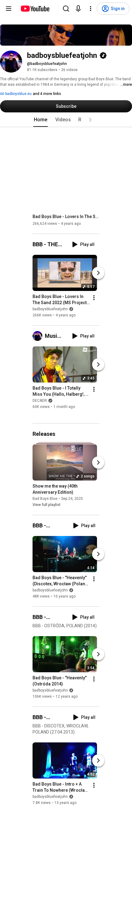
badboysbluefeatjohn (50, 309)
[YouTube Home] (35, 8)
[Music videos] (39, 336)
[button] (90, 119)
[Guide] (8, 8)
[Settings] (90, 8)
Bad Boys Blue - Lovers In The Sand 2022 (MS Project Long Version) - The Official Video (66, 216)
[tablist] (66, 119)
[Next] (98, 273)
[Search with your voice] (78, 8)
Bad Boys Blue (45, 498)
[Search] (66, 8)
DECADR (40, 401)
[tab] (40, 119)
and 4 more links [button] (47, 94)
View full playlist (46, 505)
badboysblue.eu (18, 94)
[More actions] (94, 298)
